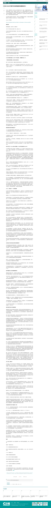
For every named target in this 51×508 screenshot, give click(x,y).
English (8, 0)
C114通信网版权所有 (13, 505)
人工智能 (13, 484)
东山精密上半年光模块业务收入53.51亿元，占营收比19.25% (7, 496)
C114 (3, 0)
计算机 (22, 183)
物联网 (9, 11)
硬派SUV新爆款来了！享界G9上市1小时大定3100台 (34, 496)
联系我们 (15, 502)
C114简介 (12, 502)
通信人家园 (6, 0)
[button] (46, 13)
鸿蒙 (19, 328)
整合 (31, 297)
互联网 (17, 62)
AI (13, 12)
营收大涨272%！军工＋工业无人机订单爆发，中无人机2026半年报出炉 (25, 497)
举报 (47, 0)
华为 (25, 329)
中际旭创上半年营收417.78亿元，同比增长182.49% (16, 496)
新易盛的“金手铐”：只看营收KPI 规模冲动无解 (43, 496)
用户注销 (23, 505)
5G (20, 43)
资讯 (9, 2)
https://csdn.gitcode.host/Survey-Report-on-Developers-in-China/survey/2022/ (18, 22)
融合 (18, 484)
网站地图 (18, 502)
